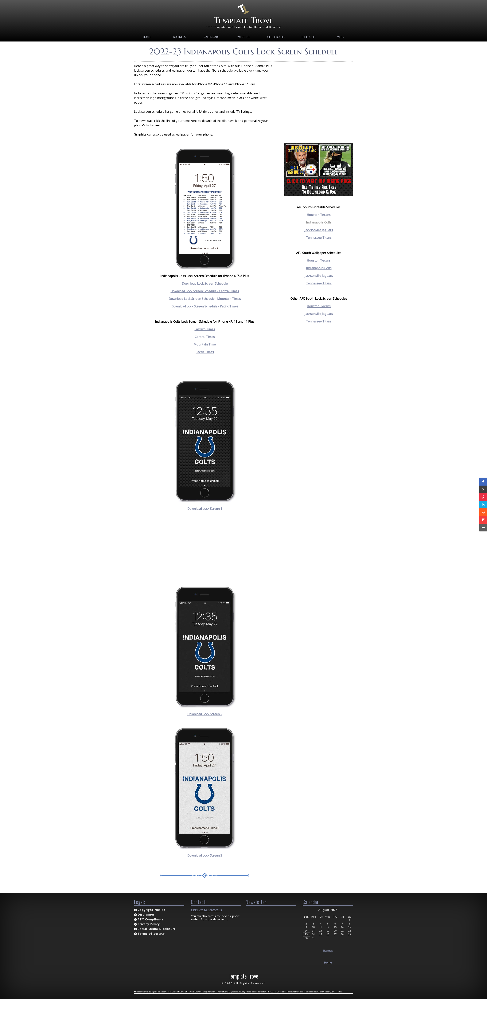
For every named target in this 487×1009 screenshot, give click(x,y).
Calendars (211, 37)
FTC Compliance (151, 919)
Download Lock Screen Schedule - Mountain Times (205, 299)
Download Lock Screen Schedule (205, 283)
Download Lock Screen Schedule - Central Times (204, 291)
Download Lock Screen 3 (204, 855)
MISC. (340, 37)
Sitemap (328, 950)
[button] (483, 482)
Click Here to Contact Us (206, 910)
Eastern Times (204, 329)
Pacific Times (205, 352)
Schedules (308, 37)
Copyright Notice (151, 910)
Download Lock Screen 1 (204, 508)
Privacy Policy (149, 924)
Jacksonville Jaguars (319, 230)
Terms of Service (151, 933)
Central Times (205, 337)
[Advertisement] (205, 548)
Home (147, 37)
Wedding (243, 37)
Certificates (276, 37)
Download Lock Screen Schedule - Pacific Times (204, 306)
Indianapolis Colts (319, 222)
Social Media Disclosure (157, 929)
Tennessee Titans (319, 237)
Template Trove (243, 20)
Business (179, 37)
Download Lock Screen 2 (204, 714)
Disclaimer (146, 914)
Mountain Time (205, 344)
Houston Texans (319, 306)
